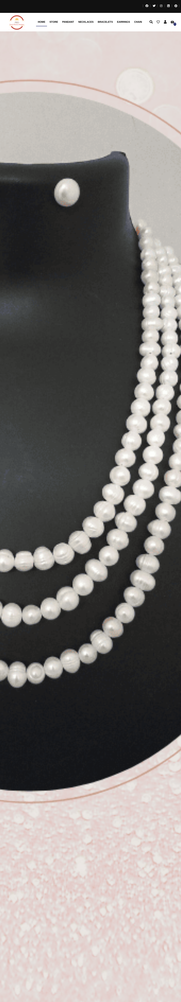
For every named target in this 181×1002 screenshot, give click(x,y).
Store (53, 21)
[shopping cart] (173, 22)
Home (41, 21)
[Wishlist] (159, 22)
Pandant (68, 21)
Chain (138, 21)
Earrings (123, 21)
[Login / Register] (165, 22)
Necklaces (86, 21)
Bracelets (105, 21)
